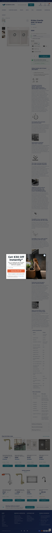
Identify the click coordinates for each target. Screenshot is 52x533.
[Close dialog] (44, 255)
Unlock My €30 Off (16, 271)
